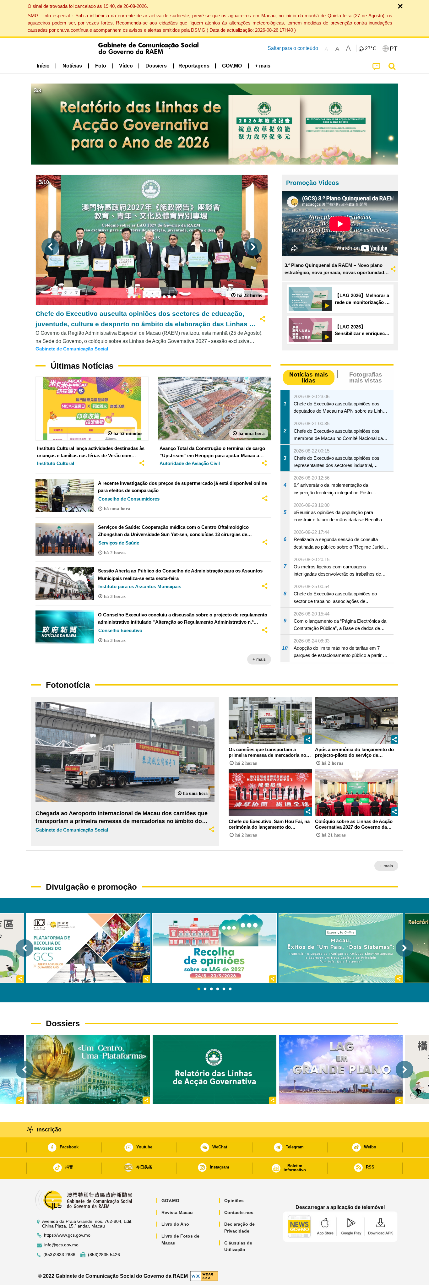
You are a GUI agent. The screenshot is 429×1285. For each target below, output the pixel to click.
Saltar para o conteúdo (293, 48)
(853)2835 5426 (104, 1254)
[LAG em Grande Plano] (341, 1069)
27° (371, 48)
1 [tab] (199, 989)
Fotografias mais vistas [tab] (365, 377)
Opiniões (234, 1200)
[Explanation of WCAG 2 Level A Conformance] (204, 1275)
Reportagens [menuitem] (193, 65)
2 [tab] (205, 989)
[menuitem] (72, 66)
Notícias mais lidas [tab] (308, 377)
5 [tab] (224, 989)
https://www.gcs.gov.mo (67, 1235)
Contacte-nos (238, 1212)
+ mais (259, 659)
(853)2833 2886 (59, 1254)
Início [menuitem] (43, 65)
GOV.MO (170, 1200)
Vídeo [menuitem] (126, 65)
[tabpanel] (214, 948)
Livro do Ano (175, 1224)
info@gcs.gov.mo (61, 1245)
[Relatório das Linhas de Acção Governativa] (214, 1069)
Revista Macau (177, 1212)
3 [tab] (211, 989)
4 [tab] (218, 989)
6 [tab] (230, 989)
